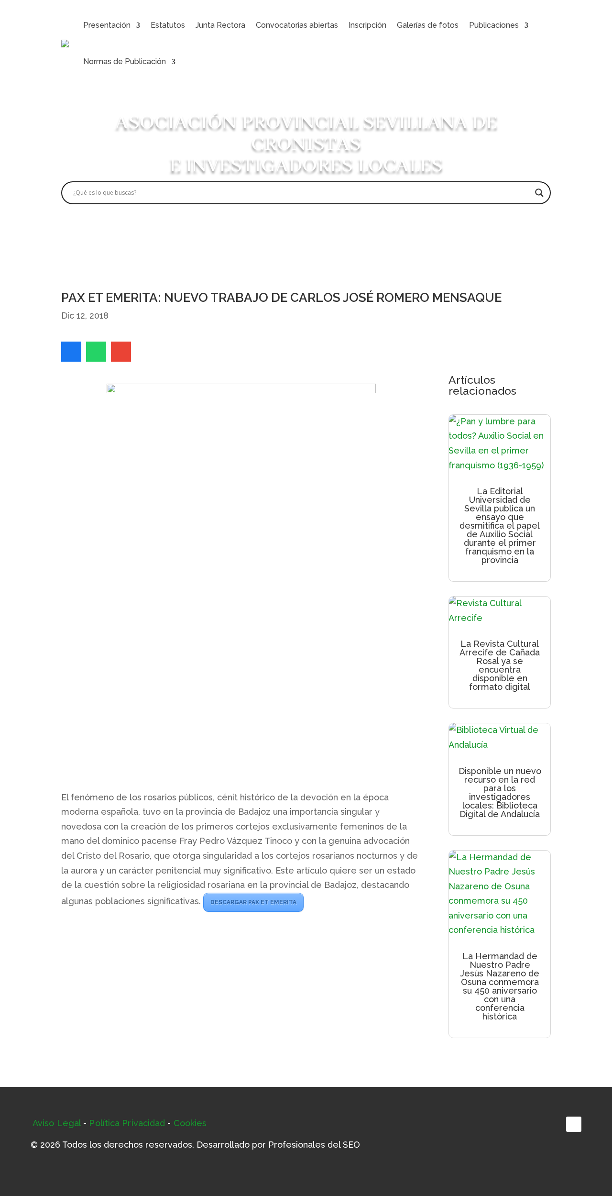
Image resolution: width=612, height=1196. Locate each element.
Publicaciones (494, 25)
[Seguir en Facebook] (573, 1124)
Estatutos (168, 25)
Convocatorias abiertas (297, 25)
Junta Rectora (220, 25)
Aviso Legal (57, 1123)
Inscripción (367, 25)
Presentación (107, 25)
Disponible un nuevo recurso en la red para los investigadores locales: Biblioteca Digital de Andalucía (500, 792)
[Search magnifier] (539, 192)
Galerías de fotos (428, 25)
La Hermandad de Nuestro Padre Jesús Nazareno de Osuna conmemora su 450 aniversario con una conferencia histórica (499, 986)
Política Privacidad (127, 1123)
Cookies (190, 1123)
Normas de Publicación (124, 61)
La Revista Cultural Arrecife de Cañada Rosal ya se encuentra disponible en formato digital (499, 665)
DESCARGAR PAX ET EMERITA (253, 902)
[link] (71, 352)
